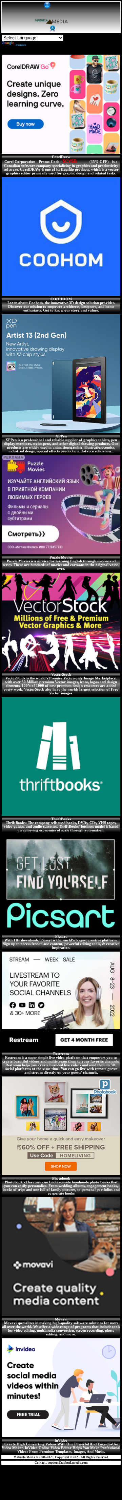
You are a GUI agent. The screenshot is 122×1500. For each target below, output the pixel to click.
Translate (20, 44)
